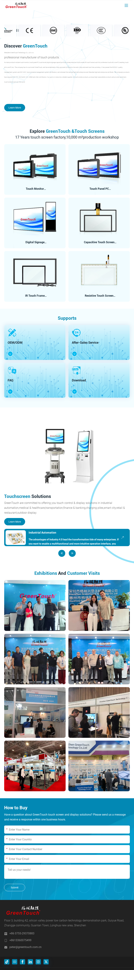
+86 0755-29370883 (21, 933)
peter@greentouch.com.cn (25, 947)
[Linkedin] (30, 961)
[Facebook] (22, 961)
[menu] (126, 5)
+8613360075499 (20, 940)
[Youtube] (14, 961)
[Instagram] (38, 961)
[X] (46, 961)
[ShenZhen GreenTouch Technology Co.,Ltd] (16, 5)
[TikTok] (6, 961)
